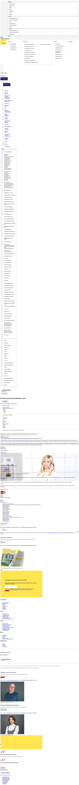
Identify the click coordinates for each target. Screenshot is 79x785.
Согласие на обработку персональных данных (17, 667)
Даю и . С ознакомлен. (19, 589)
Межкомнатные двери (6, 625)
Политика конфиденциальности (5, 667)
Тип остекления (3, 403)
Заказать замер (4, 393)
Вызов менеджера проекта (13, 18)
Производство (11, 5)
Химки (6, 140)
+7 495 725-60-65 (5, 659)
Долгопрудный (7, 97)
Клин (6, 108)
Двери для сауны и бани (7, 624)
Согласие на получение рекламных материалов (32, 667)
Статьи (10, 9)
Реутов (6, 132)
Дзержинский (7, 95)
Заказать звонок (4, 391)
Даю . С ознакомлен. (22, 438)
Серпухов (6, 135)
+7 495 (5, 772)
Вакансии (10, 14)
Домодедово (7, 98)
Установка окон (5, 637)
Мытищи (6, 118)
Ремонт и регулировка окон (8, 638)
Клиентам (9, 16)
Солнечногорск (7, 136)
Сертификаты (5, 606)
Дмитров (6, 96)
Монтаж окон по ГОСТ (13, 25)
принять (77, 531)
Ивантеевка (7, 105)
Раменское (7, 131)
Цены (1, 632)
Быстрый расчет (5, 401)
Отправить (2, 525)
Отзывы (10, 12)
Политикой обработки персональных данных (55, 532)
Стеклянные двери (6, 626)
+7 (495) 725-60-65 (4, 38)
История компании (6, 602)
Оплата (10, 21)
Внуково (6, 93)
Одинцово (7, 124)
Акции (9, 1)
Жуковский (7, 101)
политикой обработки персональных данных (29, 438)
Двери (1, 620)
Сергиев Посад (7, 134)
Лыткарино (7, 114)
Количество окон (6, 407)
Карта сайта (5, 646)
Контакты (9, 35)
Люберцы (6, 115)
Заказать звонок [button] (3, 660)
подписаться (3, 542)
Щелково (6, 144)
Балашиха (6, 90)
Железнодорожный (8, 100)
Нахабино (6, 121)
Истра (6, 106)
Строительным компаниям (13, 30)
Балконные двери (6, 630)
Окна (1, 611)
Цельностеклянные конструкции (8, 627)
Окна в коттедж (5, 616)
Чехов (6, 142)
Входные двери (5, 623)
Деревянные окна (6, 614)
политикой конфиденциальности (26, 527)
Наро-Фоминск (7, 120)
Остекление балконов (6, 617)
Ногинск (6, 122)
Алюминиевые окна (6, 615)
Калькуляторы (5, 781)
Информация (3, 640)
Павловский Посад (8, 126)
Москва (1, 37)
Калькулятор (5, 400)
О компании (10, 2)
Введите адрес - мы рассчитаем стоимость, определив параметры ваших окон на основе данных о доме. (19, 433)
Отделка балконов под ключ (8, 618)
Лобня (6, 113)
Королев (6, 110)
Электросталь (7, 146)
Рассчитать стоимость (4, 437)
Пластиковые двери (6, 628)
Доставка (4, 645)
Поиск (1, 36)
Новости (10, 7)
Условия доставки (12, 23)
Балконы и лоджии (6, 777)
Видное (6, 92)
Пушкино (6, 129)
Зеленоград (7, 103)
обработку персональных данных (13, 545)
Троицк (6, 138)
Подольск (6, 128)
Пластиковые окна (6, 776)
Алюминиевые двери (6, 629)
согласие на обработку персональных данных (11, 438)
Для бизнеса (10, 28)
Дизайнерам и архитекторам (13, 32)
